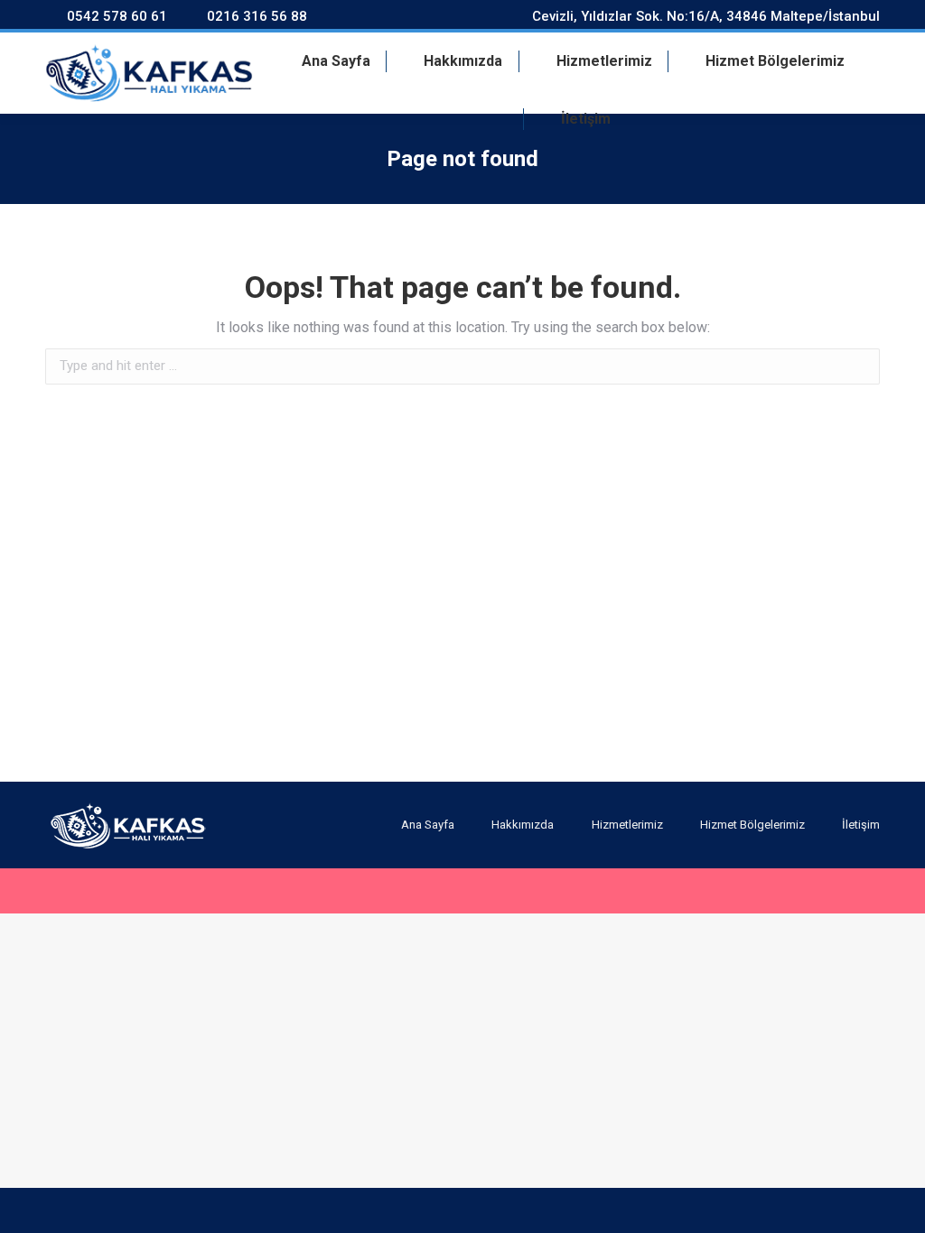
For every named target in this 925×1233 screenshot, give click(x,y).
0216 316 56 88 (257, 16)
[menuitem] (325, 61)
